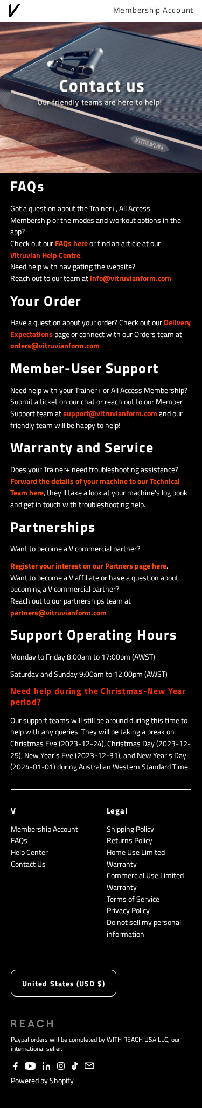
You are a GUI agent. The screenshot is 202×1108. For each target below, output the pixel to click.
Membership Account (153, 10)
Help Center (29, 852)
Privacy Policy (128, 910)
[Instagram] (61, 1067)
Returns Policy (129, 840)
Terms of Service (133, 899)
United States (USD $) (63, 984)
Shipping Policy (130, 829)
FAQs (19, 840)
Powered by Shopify (42, 1080)
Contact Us (28, 864)
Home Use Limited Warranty (136, 858)
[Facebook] (15, 1067)
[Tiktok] (75, 1067)
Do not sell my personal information (144, 928)
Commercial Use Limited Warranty (145, 881)
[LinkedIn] (47, 1067)
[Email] (90, 1067)
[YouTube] (30, 1067)
